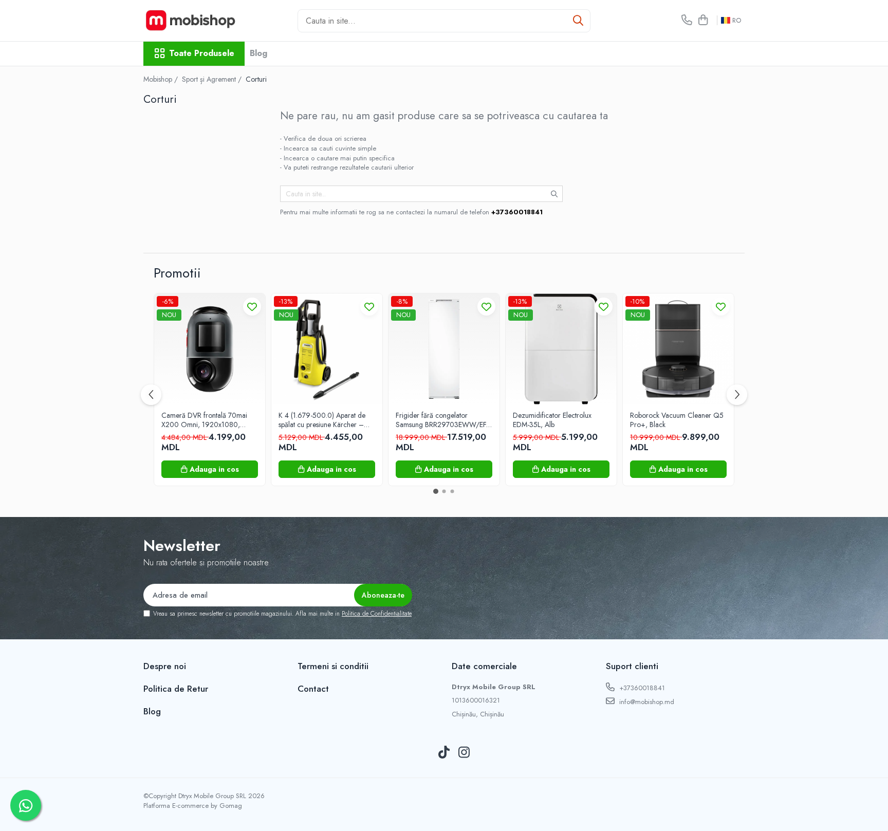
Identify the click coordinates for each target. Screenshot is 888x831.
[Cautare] (578, 20)
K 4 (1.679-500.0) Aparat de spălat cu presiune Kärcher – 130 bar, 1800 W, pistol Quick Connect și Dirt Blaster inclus (324, 420)
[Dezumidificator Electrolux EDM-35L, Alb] (561, 348)
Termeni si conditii (333, 666)
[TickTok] (444, 753)
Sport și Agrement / (213, 79)
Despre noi (164, 666)
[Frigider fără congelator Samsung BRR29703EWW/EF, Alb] (443, 348)
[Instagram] (464, 753)
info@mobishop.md (645, 702)
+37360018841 (641, 688)
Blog (258, 53)
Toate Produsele (201, 53)
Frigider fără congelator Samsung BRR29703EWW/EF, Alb (442, 420)
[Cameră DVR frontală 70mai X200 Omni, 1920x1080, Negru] (209, 348)
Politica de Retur (175, 688)
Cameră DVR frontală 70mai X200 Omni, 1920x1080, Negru (204, 420)
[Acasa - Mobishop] (194, 20)
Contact (313, 688)
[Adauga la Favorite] (252, 307)
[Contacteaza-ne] (686, 20)
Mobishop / (161, 79)
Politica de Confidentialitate (377, 613)
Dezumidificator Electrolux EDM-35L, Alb (552, 420)
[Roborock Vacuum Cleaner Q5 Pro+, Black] (678, 348)
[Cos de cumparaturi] (702, 20)
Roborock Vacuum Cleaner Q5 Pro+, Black (677, 420)
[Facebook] (424, 753)
